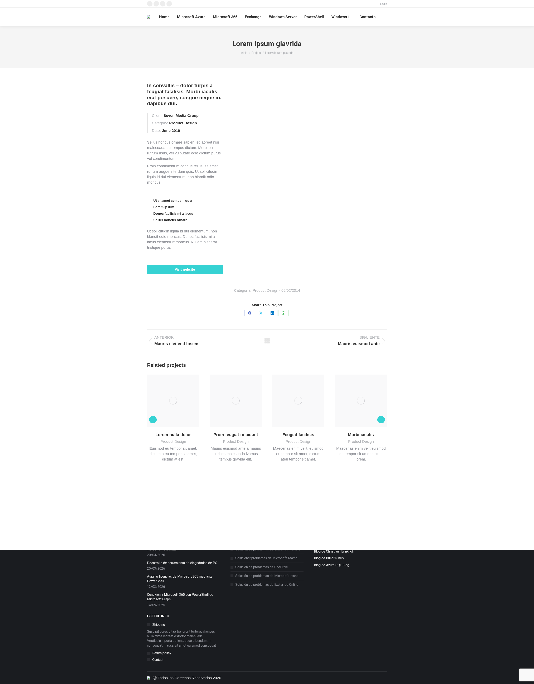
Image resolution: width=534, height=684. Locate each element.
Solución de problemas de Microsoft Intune (266, 576)
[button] (153, 419)
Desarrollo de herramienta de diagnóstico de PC (182, 563)
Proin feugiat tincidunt (235, 434)
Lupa (167, 400)
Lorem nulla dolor (173, 434)
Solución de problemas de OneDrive (261, 567)
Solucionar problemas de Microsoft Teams (266, 558)
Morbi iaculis (361, 434)
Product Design (265, 290)
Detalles (178, 400)
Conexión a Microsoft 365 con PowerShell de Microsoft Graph (180, 597)
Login (383, 3)
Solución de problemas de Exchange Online (266, 585)
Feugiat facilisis (298, 434)
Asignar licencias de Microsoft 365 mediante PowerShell (180, 578)
